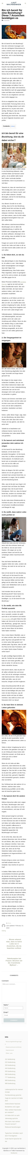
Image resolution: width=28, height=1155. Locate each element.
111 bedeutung (10, 1059)
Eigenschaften (6, 619)
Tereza (9, 923)
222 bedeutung (10, 1062)
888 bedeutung (10, 1080)
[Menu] (2, 3)
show (12, 126)
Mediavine (14, 1153)
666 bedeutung (10, 1074)
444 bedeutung (10, 1068)
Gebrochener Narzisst (12, 1104)
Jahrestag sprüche (11, 1118)
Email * (6, 1012)
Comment (5, 981)
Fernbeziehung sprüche (13, 1095)
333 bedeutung (10, 1065)
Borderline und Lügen (12, 1107)
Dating (4, 930)
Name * (6, 1005)
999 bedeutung (10, 1083)
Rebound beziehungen (13, 1127)
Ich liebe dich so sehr (12, 1115)
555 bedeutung (10, 1071)
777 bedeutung (10, 1077)
